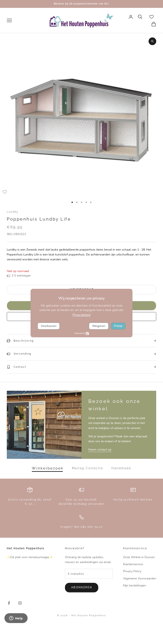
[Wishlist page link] (151, 17)
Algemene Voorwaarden (139, 578)
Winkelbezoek (47, 468)
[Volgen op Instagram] (20, 603)
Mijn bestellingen (134, 585)
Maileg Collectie (87, 468)
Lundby (12, 211)
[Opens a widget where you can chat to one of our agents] (16, 618)
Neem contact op (99, 450)
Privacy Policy (132, 571)
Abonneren (81, 587)
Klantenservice (133, 564)
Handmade (121, 468)
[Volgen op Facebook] (9, 603)
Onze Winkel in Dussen (139, 557)
